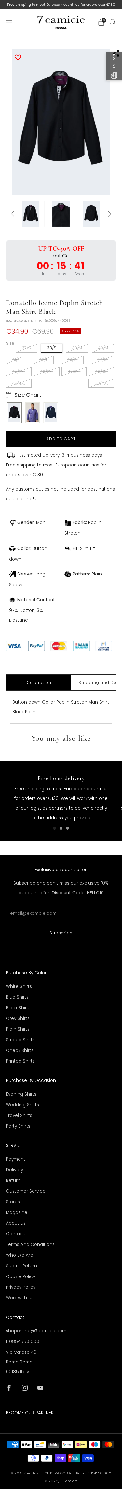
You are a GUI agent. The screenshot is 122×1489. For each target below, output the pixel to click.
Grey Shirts (18, 1018)
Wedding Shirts (22, 1105)
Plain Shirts (18, 1029)
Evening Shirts (21, 1094)
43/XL (72, 359)
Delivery (14, 1170)
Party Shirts (18, 1126)
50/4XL (101, 383)
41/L (15, 359)
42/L (43, 359)
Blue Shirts (17, 997)
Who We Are (19, 1255)
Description (38, 682)
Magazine (16, 1213)
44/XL (102, 359)
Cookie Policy (20, 1277)
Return (13, 1180)
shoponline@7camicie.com (36, 1331)
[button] (114, 66)
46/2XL (46, 371)
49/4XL (18, 383)
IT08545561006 (22, 1342)
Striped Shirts (20, 1040)
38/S (51, 348)
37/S (26, 348)
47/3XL (74, 371)
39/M (77, 348)
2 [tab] (61, 828)
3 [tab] (67, 828)
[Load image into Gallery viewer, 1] (31, 214)
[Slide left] (13, 214)
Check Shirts (20, 1050)
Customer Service (26, 1191)
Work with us (20, 1298)
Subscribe (61, 933)
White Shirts (19, 986)
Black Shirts (18, 1008)
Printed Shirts (20, 1061)
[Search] (113, 22)
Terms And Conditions (30, 1245)
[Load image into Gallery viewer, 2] (61, 214)
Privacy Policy (20, 1287)
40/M (103, 348)
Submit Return (21, 1266)
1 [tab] (54, 828)
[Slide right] (108, 214)
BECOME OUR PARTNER (30, 1413)
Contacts (16, 1234)
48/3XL (101, 371)
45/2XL (18, 371)
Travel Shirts (19, 1115)
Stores (13, 1202)
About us (16, 1223)
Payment (15, 1159)
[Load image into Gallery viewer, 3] (91, 214)
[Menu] (9, 22)
